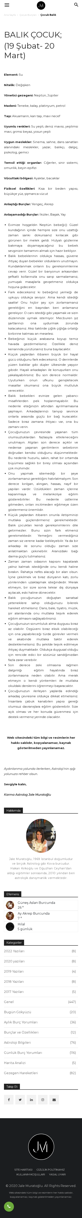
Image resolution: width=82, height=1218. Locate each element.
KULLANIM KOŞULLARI (31, 1174)
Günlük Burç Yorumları (39, 1053)
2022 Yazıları (39, 951)
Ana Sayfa (10, 14)
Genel (39, 1002)
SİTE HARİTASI (23, 1169)
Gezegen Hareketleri (39, 1073)
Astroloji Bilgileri (39, 1042)
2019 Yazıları (39, 971)
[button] (76, 5)
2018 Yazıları (39, 982)
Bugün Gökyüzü (39, 1012)
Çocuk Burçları (28, 14)
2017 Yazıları (39, 992)
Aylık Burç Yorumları (39, 1022)
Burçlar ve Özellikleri (39, 1032)
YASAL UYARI (57, 1174)
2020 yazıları (39, 961)
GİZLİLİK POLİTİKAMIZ (50, 1169)
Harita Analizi (39, 1063)
